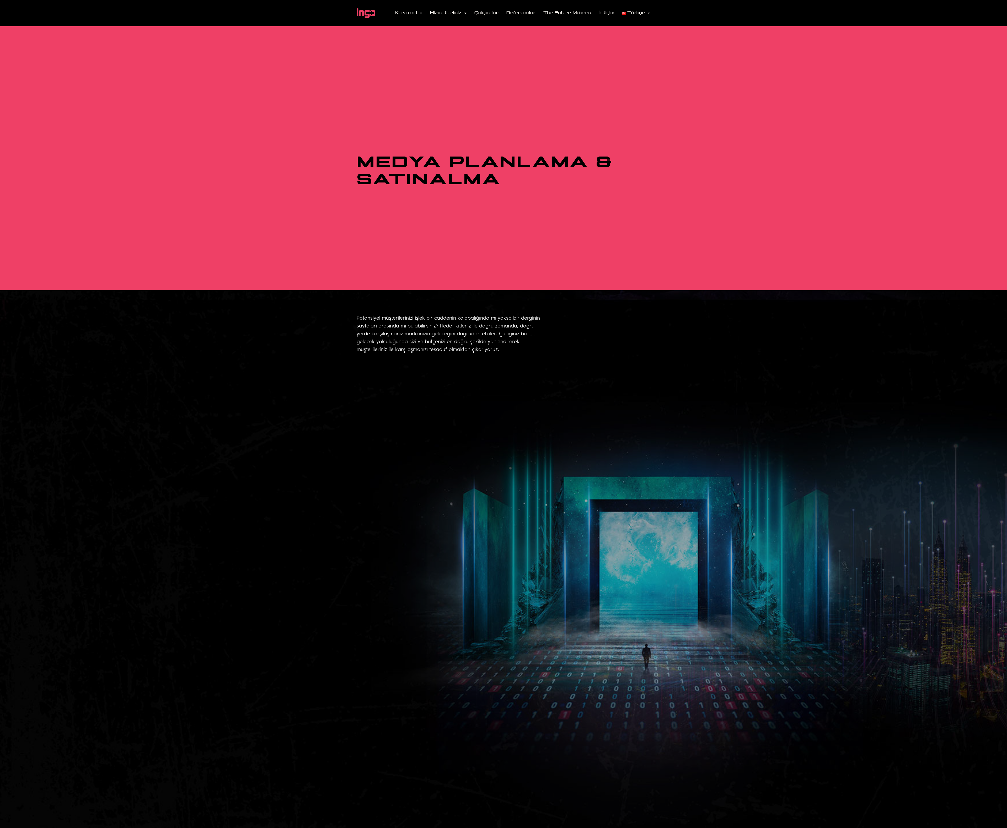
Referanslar (520, 13)
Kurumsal (406, 13)
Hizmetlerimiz (446, 13)
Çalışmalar (486, 13)
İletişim (606, 13)
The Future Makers (567, 13)
